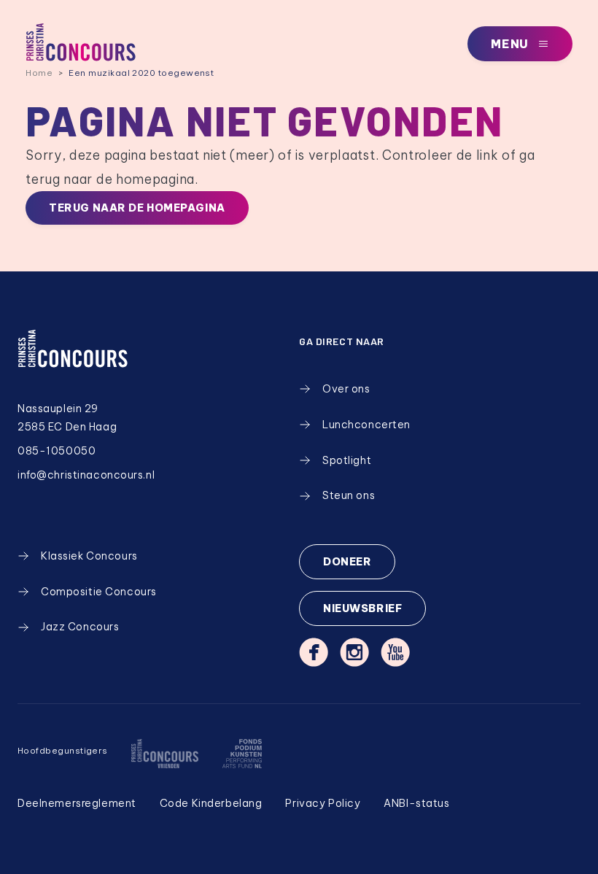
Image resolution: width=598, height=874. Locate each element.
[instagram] (354, 652)
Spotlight (346, 460)
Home (39, 72)
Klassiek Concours (89, 555)
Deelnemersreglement (77, 803)
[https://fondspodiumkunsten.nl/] (242, 753)
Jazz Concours (80, 626)
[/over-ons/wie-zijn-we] (164, 753)
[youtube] (395, 652)
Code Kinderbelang (211, 803)
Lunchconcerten (366, 424)
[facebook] (313, 652)
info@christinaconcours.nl (86, 475)
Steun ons (348, 495)
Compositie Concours (99, 591)
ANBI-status (416, 803)
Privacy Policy (322, 803)
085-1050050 (57, 450)
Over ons (346, 388)
